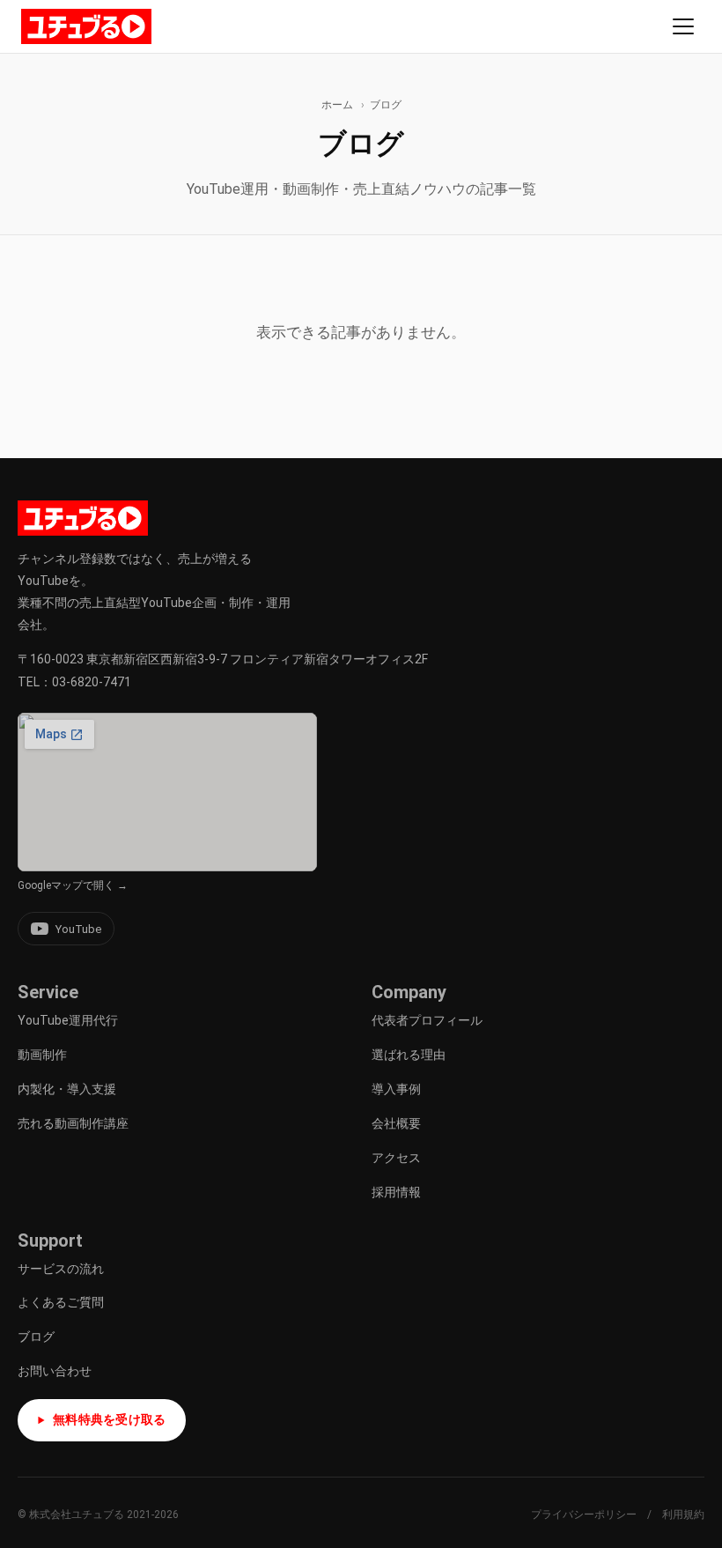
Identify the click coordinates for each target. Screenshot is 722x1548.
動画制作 (42, 1055)
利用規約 (683, 1514)
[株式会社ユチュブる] (86, 26)
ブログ (36, 1337)
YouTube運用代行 (68, 1020)
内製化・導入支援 (67, 1089)
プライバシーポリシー (584, 1514)
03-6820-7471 (91, 682)
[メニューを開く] (683, 26)
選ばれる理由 (409, 1055)
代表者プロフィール (427, 1020)
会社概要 (396, 1123)
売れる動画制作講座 (73, 1123)
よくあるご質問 (61, 1302)
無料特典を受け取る (109, 1419)
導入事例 (396, 1089)
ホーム (337, 105)
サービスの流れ (61, 1269)
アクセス (396, 1158)
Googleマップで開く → (73, 885)
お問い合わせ (55, 1371)
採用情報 (396, 1192)
